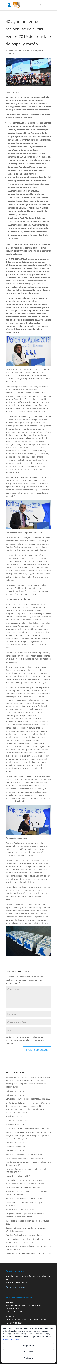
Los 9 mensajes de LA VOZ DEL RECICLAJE (24, 1187)
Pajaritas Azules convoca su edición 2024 (24, 1154)
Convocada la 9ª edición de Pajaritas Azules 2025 (27, 1128)
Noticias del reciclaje (15, 1091)
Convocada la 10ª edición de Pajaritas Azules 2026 (28, 1099)
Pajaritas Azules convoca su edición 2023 (24, 1198)
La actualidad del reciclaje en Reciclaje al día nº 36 (28, 1253)
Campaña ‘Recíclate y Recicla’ (18, 1120)
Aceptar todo (28, 1345)
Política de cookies (11, 1339)
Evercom (13, 50)
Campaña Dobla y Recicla (17, 1146)
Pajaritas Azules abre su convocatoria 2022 (25, 1235)
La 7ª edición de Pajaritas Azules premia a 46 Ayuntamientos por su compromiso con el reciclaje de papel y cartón (28, 1161)
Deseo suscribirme (15, 1287)
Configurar (29, 1358)
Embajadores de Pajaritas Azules (20, 1209)
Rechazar (28, 1352)
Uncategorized (37, 50)
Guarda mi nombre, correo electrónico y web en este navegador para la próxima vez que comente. (27, 1040)
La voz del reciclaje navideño (18, 1176)
